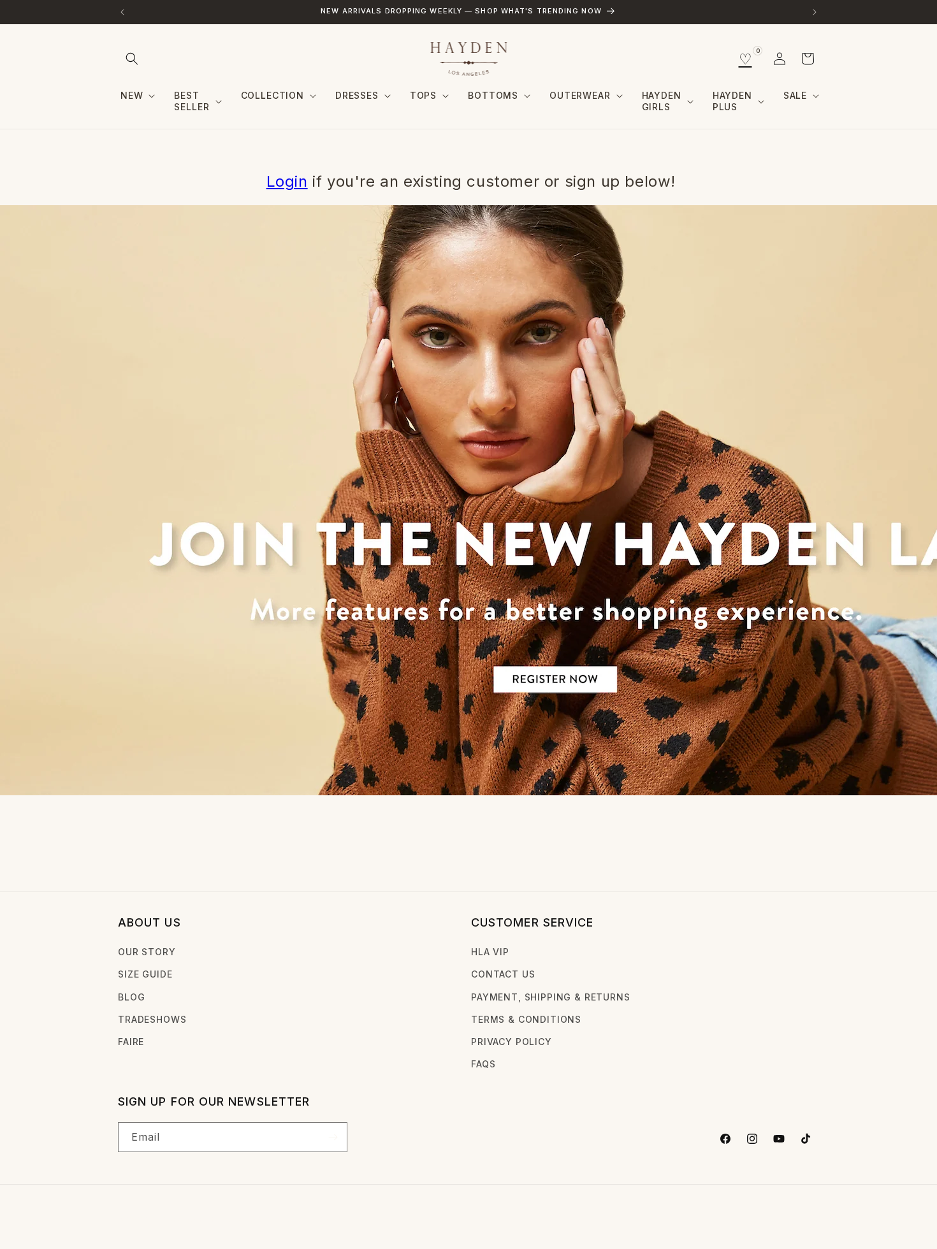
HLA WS (167, 1219)
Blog (131, 997)
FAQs (483, 1063)
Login (287, 181)
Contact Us (503, 974)
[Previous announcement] (122, 12)
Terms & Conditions (526, 1019)
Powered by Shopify (229, 1219)
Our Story (147, 951)
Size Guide (145, 974)
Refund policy (316, 1219)
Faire (131, 1041)
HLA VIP (490, 951)
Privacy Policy (511, 1041)
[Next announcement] (815, 12)
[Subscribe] (333, 1137)
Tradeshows (152, 1019)
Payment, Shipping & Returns (550, 997)
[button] (132, 59)
